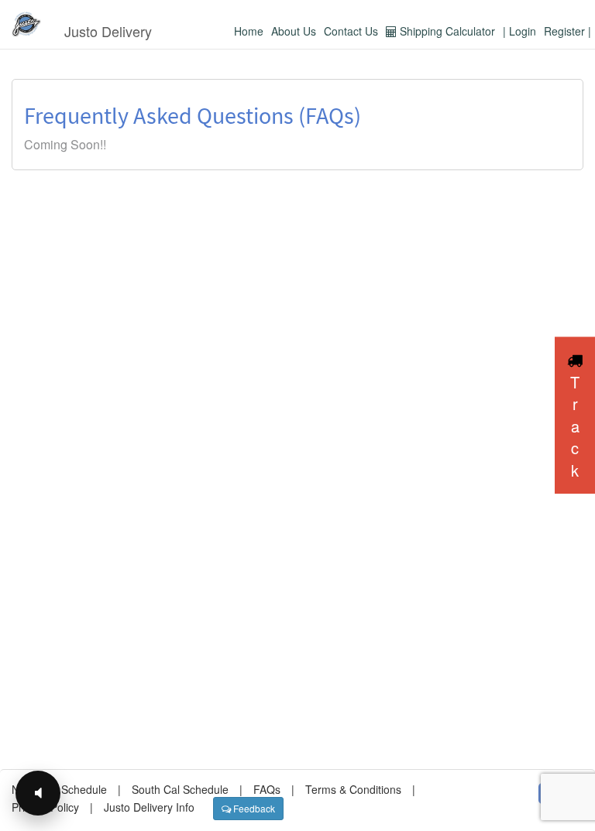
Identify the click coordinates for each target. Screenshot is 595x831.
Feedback (253, 808)
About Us (293, 31)
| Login (519, 31)
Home (248, 31)
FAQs (266, 789)
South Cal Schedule (180, 789)
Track (575, 426)
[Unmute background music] (37, 793)
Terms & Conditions (353, 789)
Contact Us (351, 31)
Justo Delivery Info (149, 807)
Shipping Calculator (446, 31)
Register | (567, 31)
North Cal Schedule (59, 789)
